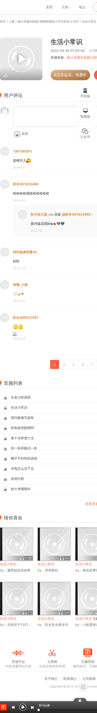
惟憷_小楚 (20, 285)
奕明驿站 (51, 570)
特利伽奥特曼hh (25, 252)
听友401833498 (25, 184)
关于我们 (50, 679)
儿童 (12, 21)
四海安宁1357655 (21, 625)
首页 (3, 21)
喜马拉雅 (18, 7)
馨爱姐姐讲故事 (18, 570)
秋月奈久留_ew (42, 214)
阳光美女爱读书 (56, 625)
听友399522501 (25, 317)
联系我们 (70, 679)
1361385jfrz (22, 151)
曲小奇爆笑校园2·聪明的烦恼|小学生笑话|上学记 (48, 21)
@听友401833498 (76, 214)
